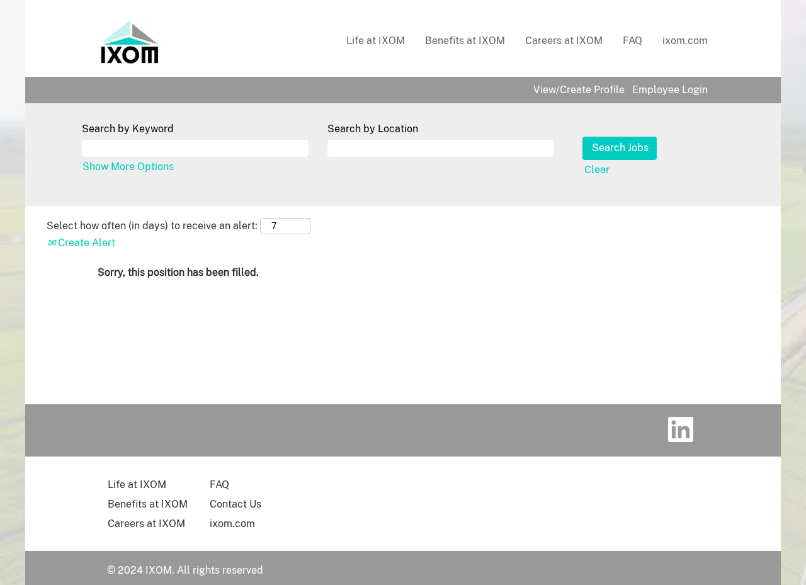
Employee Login (670, 90)
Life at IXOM (375, 41)
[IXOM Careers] (130, 41)
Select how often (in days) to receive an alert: (152, 226)
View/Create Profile (579, 90)
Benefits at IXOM (465, 41)
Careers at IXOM (564, 41)
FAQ (632, 41)
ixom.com (685, 41)
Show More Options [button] (128, 167)
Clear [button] (597, 170)
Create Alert (85, 243)
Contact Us (235, 504)
